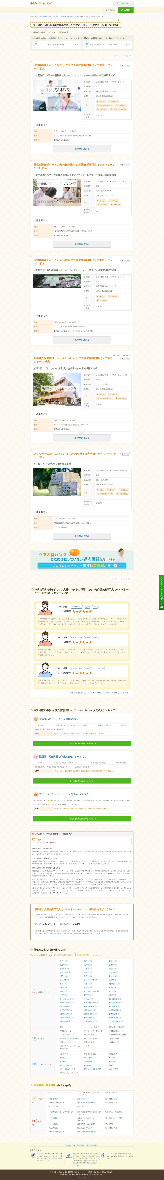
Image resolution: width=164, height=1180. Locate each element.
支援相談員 (53, 1124)
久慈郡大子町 (66, 1010)
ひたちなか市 (90, 980)
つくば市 (64, 980)
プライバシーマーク (54, 1156)
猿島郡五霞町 (115, 1018)
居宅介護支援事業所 (116, 1027)
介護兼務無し (89, 1061)
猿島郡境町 (65, 1021)
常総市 (112, 969)
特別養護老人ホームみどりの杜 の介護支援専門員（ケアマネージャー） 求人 (73, 67)
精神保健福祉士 (111, 1099)
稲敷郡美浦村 (115, 1010)
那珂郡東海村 (90, 1006)
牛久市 (112, 976)
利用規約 (68, 1145)
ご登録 (126, 10)
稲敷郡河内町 (90, 1014)
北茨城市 (113, 972)
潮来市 (63, 984)
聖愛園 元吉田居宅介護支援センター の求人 (63, 756)
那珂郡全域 (65, 1006)
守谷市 (88, 984)
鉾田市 (112, 995)
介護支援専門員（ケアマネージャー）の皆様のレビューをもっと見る (99, 693)
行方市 (87, 995)
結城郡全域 (114, 1014)
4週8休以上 (88, 1065)
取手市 (88, 976)
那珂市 (63, 987)
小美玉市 (88, 999)
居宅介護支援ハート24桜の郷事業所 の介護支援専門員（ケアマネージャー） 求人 (74, 166)
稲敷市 (63, 991)
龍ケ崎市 (64, 969)
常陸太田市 (65, 972)
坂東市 (112, 987)
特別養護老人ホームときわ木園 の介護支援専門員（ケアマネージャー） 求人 (73, 262)
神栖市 (63, 995)
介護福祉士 (81, 1099)
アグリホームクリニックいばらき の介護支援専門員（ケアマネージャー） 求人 (75, 455)
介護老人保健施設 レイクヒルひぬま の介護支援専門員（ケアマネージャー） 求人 (74, 360)
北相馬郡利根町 (115, 1021)
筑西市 (88, 987)
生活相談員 (53, 1118)
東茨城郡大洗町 (91, 1003)
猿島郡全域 (89, 1018)
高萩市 (87, 972)
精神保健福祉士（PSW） (114, 1118)
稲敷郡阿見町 (66, 1014)
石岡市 (88, 965)
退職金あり (113, 1054)
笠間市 (63, 976)
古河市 (63, 965)
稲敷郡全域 (89, 1010)
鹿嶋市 (112, 980)
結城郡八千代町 (66, 1018)
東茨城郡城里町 (115, 1003)
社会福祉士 (53, 1099)
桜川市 (112, 991)
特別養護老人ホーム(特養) (69, 1038)
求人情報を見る (81, 149)
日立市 (88, 961)
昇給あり (63, 1058)
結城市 (112, 965)
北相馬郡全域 (90, 1021)
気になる (126, 65)
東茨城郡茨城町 (66, 1003)
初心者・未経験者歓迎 (92, 1069)
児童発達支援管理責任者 (86, 1102)
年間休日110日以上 (67, 1065)
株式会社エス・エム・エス (89, 1154)
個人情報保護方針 (79, 1145)
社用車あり (64, 1054)
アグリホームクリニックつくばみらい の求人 (64, 794)
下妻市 (87, 969)
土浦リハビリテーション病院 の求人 (58, 719)
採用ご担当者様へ (123, 3)
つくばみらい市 (66, 999)
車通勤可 (63, 1061)
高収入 (111, 1065)
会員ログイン (111, 10)
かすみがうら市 (91, 991)
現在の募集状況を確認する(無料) (81, 743)
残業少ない (113, 1061)
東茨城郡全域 (115, 999)
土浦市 (112, 961)
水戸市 (63, 961)
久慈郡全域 (114, 1006)
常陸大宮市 (114, 984)
